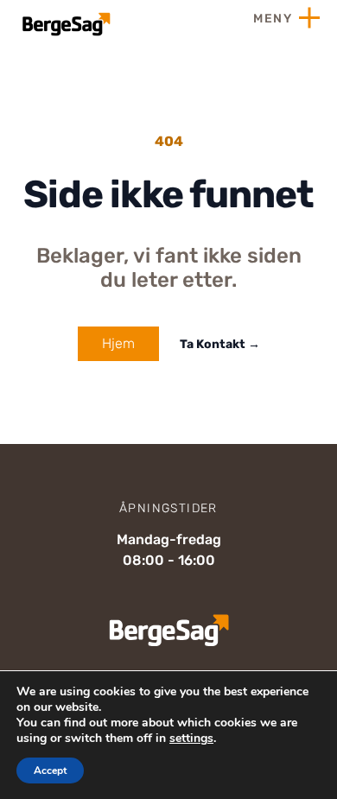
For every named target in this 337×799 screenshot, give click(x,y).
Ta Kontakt (220, 344)
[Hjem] (65, 24)
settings (191, 738)
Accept (50, 770)
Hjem (118, 343)
